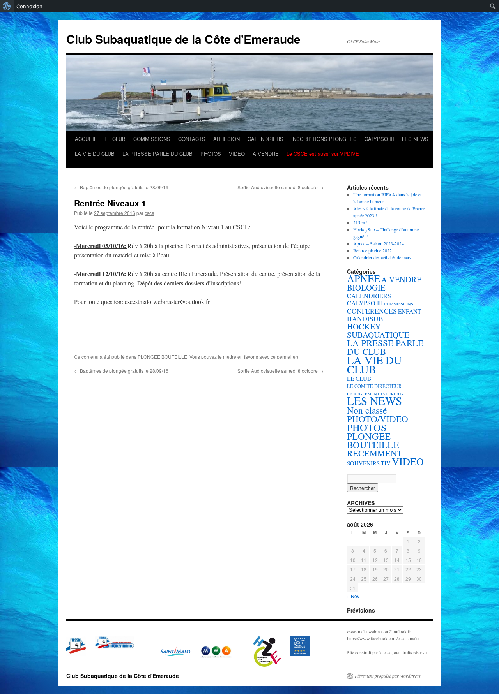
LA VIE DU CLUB (95, 153)
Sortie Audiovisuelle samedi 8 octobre (280, 187)
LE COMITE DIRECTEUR (374, 386)
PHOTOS (210, 153)
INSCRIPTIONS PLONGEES (324, 139)
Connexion (29, 6)
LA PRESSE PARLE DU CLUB (157, 153)
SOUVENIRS (363, 463)
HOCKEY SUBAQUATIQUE (378, 330)
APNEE (363, 278)
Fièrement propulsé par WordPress (388, 676)
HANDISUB (365, 318)
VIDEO (237, 153)
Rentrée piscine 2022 (372, 250)
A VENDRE (266, 153)
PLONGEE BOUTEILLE (162, 356)
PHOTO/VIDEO (377, 419)
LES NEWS (415, 139)
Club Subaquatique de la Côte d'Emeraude (183, 38)
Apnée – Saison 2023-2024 (378, 243)
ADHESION (226, 139)
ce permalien (284, 356)
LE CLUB (115, 139)
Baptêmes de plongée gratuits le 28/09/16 (121, 187)
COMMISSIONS (151, 139)
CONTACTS (191, 139)
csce (149, 213)
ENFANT (409, 311)
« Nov (353, 596)
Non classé (367, 410)
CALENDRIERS (265, 139)
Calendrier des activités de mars (382, 257)
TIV (386, 463)
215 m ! (360, 222)
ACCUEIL (86, 139)
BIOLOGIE (366, 287)
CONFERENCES (372, 310)
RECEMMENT (374, 453)
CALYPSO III (379, 139)
